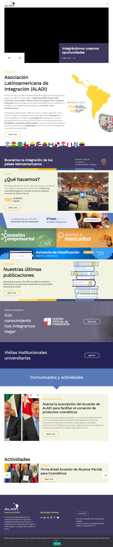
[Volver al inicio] (9, 4)
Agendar (91, 355)
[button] (107, 4)
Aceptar (57, 544)
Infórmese (104, 243)
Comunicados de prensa (52, 399)
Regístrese (47, 243)
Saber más (66, 58)
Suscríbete (82, 513)
